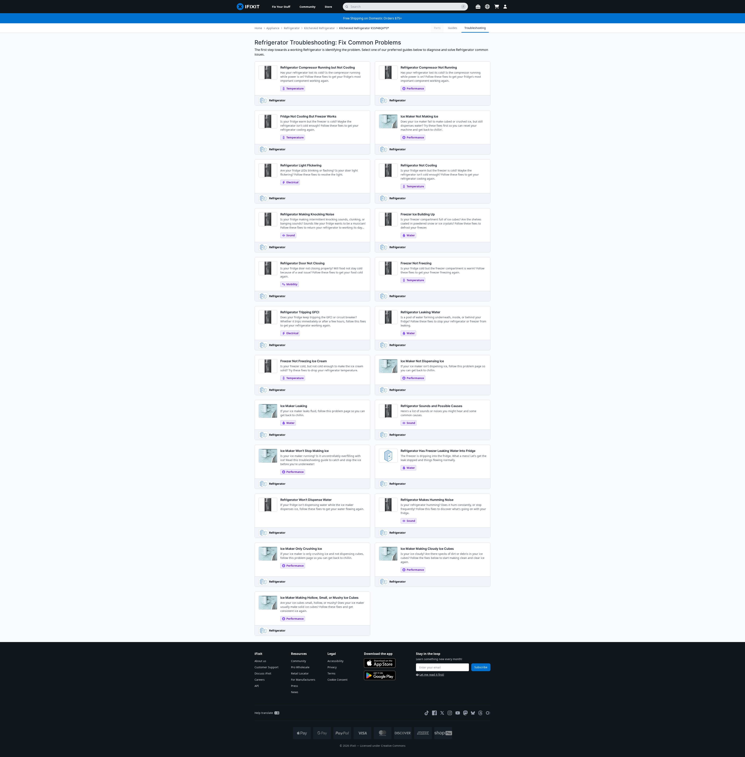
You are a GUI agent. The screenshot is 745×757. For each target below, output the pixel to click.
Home (258, 28)
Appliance (272, 28)
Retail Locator (300, 673)
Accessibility (335, 661)
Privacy (332, 667)
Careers (260, 679)
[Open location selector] (487, 6)
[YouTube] (457, 713)
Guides (452, 28)
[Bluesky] (473, 713)
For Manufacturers (303, 679)
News (294, 692)
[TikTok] (426, 713)
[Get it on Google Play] (379, 675)
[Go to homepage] (250, 6)
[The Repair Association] (488, 713)
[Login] (505, 6)
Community (298, 661)
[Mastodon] (465, 713)
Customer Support (266, 667)
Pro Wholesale (300, 667)
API (257, 686)
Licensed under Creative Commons (382, 745)
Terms (331, 673)
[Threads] (480, 713)
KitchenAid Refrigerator (319, 28)
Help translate (264, 713)
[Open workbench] (478, 6)
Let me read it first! (431, 674)
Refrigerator (292, 28)
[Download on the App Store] (379, 663)
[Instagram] (450, 713)
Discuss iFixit (263, 673)
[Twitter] (442, 713)
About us (260, 661)
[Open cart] (497, 6)
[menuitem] (281, 6)
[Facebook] (434, 713)
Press (294, 686)
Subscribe (480, 667)
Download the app (378, 654)
